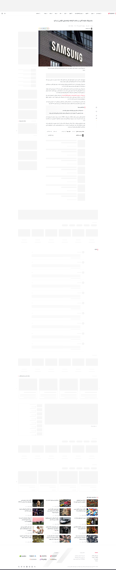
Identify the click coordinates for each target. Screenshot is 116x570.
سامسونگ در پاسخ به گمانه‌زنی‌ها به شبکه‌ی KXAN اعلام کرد (73, 95)
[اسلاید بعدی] (16, 130)
